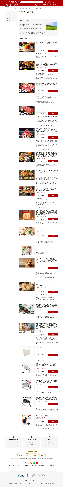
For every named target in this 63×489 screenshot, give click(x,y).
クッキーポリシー (40, 483)
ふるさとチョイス (13, 465)
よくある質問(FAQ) (31, 444)
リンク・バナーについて (24, 483)
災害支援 (8, 20)
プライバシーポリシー (32, 483)
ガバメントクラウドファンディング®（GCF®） (28, 465)
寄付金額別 (9, 18)
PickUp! (8, 15)
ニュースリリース (16, 483)
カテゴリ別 (9, 16)
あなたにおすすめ (28, 4)
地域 (16, 5)
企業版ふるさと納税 (50, 465)
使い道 (37, 5)
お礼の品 (8, 5)
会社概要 (10, 483)
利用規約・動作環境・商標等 (49, 483)
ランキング (21, 4)
